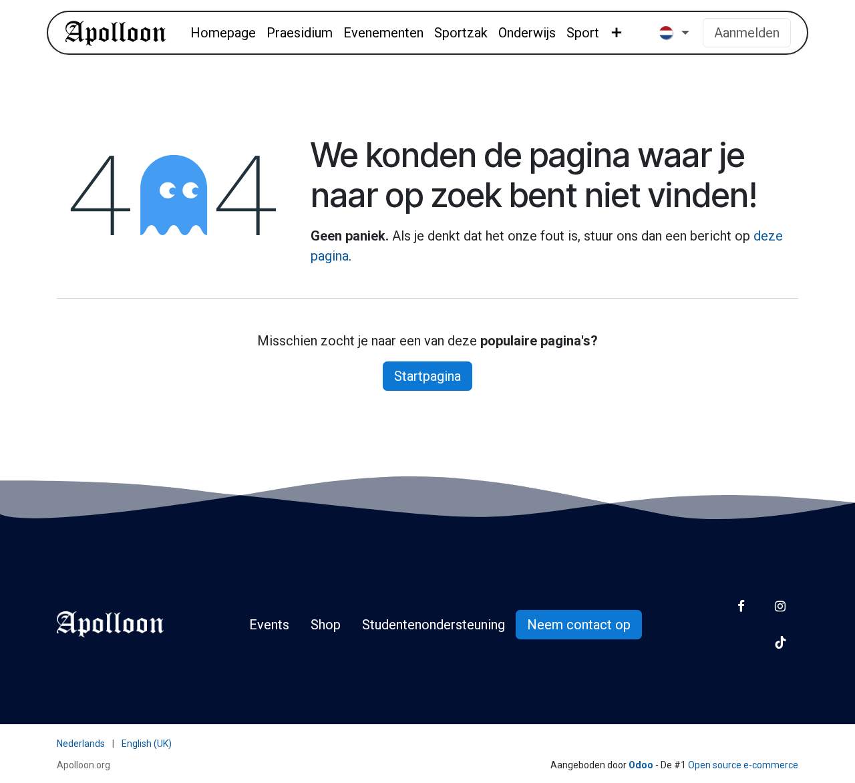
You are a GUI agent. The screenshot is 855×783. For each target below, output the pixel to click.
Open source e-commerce (743, 765)
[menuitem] (223, 32)
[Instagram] (780, 606)
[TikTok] (780, 642)
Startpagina (427, 376)
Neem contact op (579, 625)
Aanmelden (747, 33)
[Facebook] (741, 606)
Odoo (642, 765)
